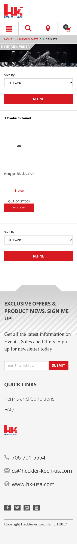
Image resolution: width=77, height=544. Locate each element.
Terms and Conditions (29, 398)
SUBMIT (58, 365)
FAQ (9, 409)
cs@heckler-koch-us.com (42, 470)
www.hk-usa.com (33, 484)
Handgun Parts (27, 39)
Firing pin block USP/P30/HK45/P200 (19, 174)
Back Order (19, 207)
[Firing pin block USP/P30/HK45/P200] (19, 150)
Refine (38, 99)
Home (8, 39)
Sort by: (9, 75)
